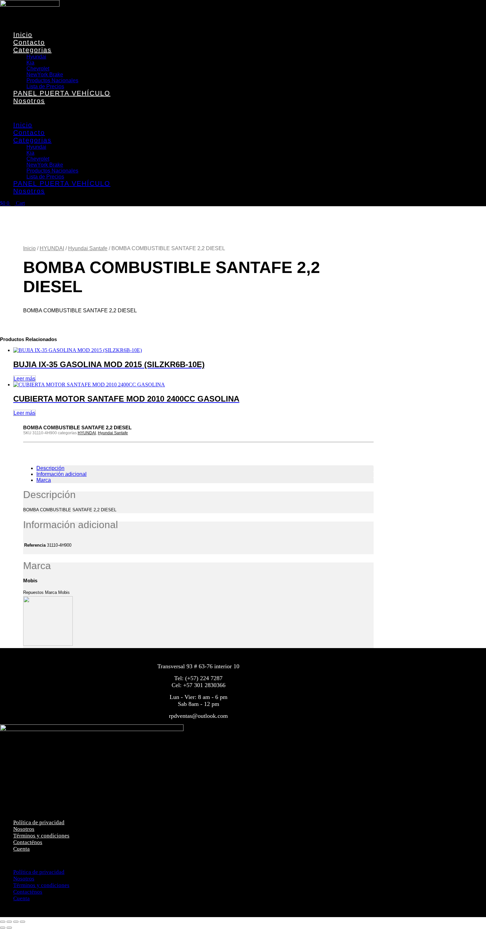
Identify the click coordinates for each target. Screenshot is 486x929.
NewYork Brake (44, 74)
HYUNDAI (52, 248)
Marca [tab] (43, 480)
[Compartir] (16, 922)
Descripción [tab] (50, 468)
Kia (30, 62)
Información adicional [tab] (61, 474)
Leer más (24, 378)
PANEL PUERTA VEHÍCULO (61, 93)
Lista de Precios (45, 86)
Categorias (32, 50)
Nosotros (29, 100)
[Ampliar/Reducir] (2, 922)
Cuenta (21, 849)
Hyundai (36, 56)
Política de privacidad (38, 822)
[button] (110, 113)
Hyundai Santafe (87, 248)
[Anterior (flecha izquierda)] (2, 928)
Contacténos (27, 842)
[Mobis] (48, 644)
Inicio (22, 34)
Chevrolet (37, 68)
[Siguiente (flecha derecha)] (9, 928)
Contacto (29, 42)
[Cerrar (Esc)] (22, 922)
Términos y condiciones (41, 835)
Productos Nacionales (52, 80)
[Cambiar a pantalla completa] (9, 922)
